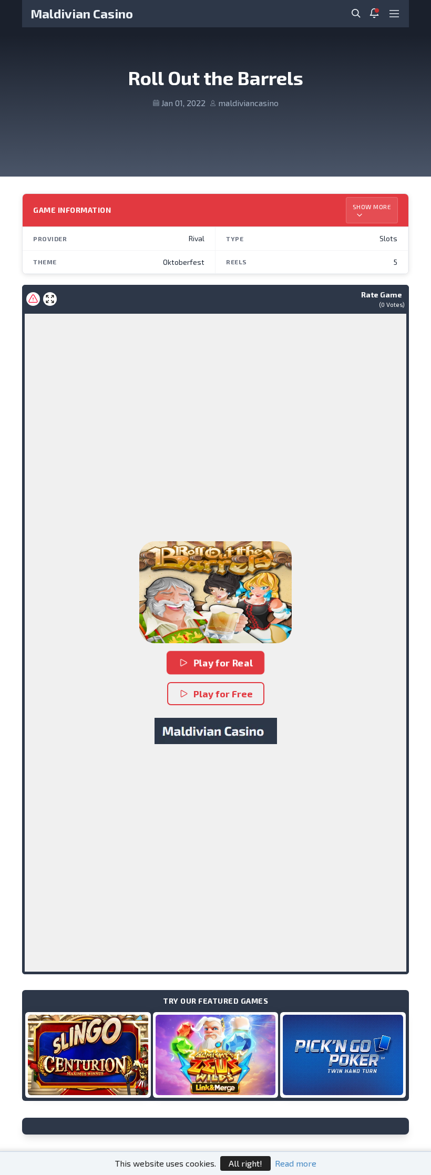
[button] (215, 592)
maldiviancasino (248, 103)
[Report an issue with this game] (33, 299)
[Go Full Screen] (50, 299)
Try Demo (87, 1054)
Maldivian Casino (81, 13)
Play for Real (223, 662)
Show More (372, 206)
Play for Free (223, 693)
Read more (295, 1163)
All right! (245, 1163)
